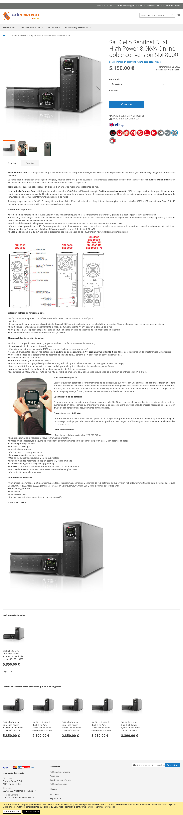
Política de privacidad (60, 772)
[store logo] (21, 16)
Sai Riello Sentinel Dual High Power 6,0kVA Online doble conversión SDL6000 (130, 726)
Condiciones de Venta (60, 780)
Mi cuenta (54, 794)
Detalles (12, 163)
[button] (8, 89)
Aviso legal (55, 776)
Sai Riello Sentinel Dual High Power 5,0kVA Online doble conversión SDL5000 (101, 726)
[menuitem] (9, 27)
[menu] (91, 27)
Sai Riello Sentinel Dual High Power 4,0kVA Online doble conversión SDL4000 (71, 726)
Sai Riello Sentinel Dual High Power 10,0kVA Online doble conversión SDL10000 (13, 655)
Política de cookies (58, 784)
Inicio (5, 35)
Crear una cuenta (171, 5)
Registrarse (55, 798)
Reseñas (30, 163)
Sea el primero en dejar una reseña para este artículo (135, 61)
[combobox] (157, 15)
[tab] (12, 163)
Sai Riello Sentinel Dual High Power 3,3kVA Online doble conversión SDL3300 (42, 726)
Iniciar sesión (153, 5)
